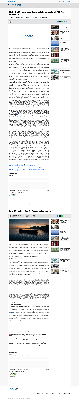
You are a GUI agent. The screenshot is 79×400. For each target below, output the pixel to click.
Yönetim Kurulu (51, 388)
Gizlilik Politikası (64, 388)
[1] (21, 99)
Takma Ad (11, 175)
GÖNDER (47, 190)
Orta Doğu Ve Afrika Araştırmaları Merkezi (21, 209)
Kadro (14, 7)
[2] (9, 167)
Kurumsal (10, 7)
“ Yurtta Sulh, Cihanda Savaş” (64, 38)
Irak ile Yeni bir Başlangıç (64, 53)
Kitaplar (44, 7)
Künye (60, 1)
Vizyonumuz (44, 388)
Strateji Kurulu (57, 388)
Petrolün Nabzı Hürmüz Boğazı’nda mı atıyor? (64, 26)
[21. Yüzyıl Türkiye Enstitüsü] (14, 388)
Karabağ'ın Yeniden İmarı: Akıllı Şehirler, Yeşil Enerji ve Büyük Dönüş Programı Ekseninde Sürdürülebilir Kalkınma (65, 60)
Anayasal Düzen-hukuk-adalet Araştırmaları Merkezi (23, 9)
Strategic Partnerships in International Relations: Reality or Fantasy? (64, 49)
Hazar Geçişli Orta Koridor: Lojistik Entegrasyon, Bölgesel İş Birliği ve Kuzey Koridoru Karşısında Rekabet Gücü (65, 71)
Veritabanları (38, 7)
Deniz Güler (62, 65)
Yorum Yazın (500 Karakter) (14, 181)
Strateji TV (32, 7)
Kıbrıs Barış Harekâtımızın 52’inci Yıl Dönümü (65, 77)
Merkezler (20, 7)
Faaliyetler (25, 7)
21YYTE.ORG (12, 9)
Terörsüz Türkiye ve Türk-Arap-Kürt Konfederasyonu (64, 32)
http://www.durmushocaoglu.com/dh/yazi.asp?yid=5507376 (22, 165)
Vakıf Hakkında (33, 388)
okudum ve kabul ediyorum (19, 190)
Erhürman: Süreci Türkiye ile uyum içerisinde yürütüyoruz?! (64, 271)
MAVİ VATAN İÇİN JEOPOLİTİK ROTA (63, 43)
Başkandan (39, 388)
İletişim (63, 1)
